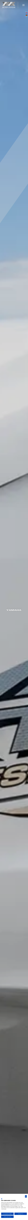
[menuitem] (26, 13)
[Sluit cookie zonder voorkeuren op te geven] (26, 1196)
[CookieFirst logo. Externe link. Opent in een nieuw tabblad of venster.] (1, 1199)
